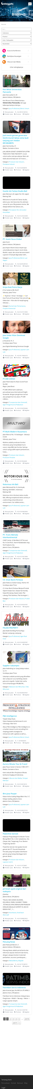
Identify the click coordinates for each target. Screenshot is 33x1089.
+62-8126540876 (22, 168)
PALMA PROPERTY (10, 628)
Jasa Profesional (14, 108)
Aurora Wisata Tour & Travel (15, 764)
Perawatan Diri (14, 210)
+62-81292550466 (22, 408)
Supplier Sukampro (11, 665)
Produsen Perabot (9, 457)
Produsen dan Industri (16, 162)
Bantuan (20, 1083)
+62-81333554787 (22, 604)
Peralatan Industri (9, 164)
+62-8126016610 (22, 784)
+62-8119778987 (22, 865)
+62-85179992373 (22, 355)
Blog (25, 1083)
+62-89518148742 (22, 112)
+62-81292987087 (22, 642)
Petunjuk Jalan (9, 112)
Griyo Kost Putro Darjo (12, 287)
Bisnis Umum (24, 108)
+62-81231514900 (22, 312)
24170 (27, 1019)
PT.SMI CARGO (9, 379)
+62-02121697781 (22, 1010)
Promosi (18, 114)
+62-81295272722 (22, 810)
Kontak (13, 1083)
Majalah (20, 961)
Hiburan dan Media (15, 778)
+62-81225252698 (22, 216)
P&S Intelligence (10, 716)
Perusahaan (5, 1083)
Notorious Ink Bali (10, 484)
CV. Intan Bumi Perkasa (13, 580)
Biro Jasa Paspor (10, 793)
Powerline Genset (10, 833)
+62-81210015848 (22, 556)
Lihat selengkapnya (16, 67)
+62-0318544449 (22, 461)
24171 (15, 1023)
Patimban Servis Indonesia (14, 987)
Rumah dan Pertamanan (17, 306)
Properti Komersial (9, 308)
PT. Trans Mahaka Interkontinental (10, 536)
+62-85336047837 (22, 693)
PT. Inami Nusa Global (12, 239)
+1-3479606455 (21, 741)
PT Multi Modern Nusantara (15, 431)
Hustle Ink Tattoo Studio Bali (15, 191)
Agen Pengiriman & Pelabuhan (13, 405)
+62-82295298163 (22, 264)
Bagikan (26, 114)
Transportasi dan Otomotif (18, 402)
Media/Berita (13, 961)
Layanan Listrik (8, 862)
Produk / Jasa (8, 114)
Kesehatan (12, 913)
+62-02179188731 (22, 964)
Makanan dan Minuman (17, 687)
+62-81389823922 (22, 918)
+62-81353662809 (22, 511)
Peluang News (9, 942)
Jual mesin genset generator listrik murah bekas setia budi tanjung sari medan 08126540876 (15, 139)
